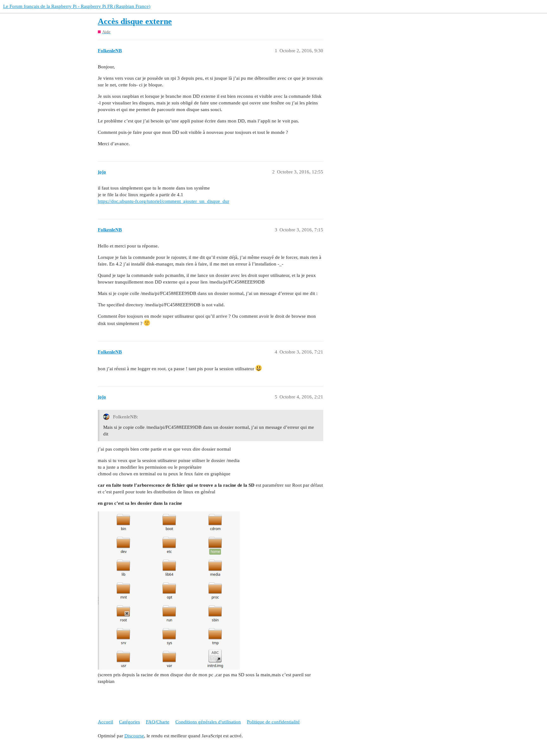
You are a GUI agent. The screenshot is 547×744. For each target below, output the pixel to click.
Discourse (134, 735)
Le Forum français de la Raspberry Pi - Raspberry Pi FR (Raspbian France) (76, 6)
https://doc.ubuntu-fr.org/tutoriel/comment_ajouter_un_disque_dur (163, 201)
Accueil (105, 721)
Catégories (129, 721)
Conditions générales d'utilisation (208, 721)
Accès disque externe (135, 21)
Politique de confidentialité (273, 721)
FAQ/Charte (157, 721)
